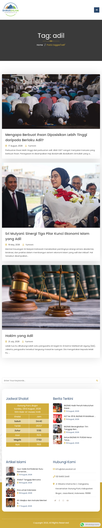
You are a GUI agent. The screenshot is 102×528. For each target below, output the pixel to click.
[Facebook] (59, 501)
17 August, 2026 (15, 146)
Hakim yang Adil (19, 335)
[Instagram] (63, 501)
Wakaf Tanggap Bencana (29, 479)
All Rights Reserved (59, 522)
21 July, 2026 (14, 341)
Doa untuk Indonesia (26, 490)
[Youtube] (68, 501)
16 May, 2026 (14, 244)
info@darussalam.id (66, 469)
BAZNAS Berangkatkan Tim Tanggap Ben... (76, 428)
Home (40, 44)
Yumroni (32, 146)
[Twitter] (55, 501)
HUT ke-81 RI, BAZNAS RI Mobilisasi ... (80, 416)
